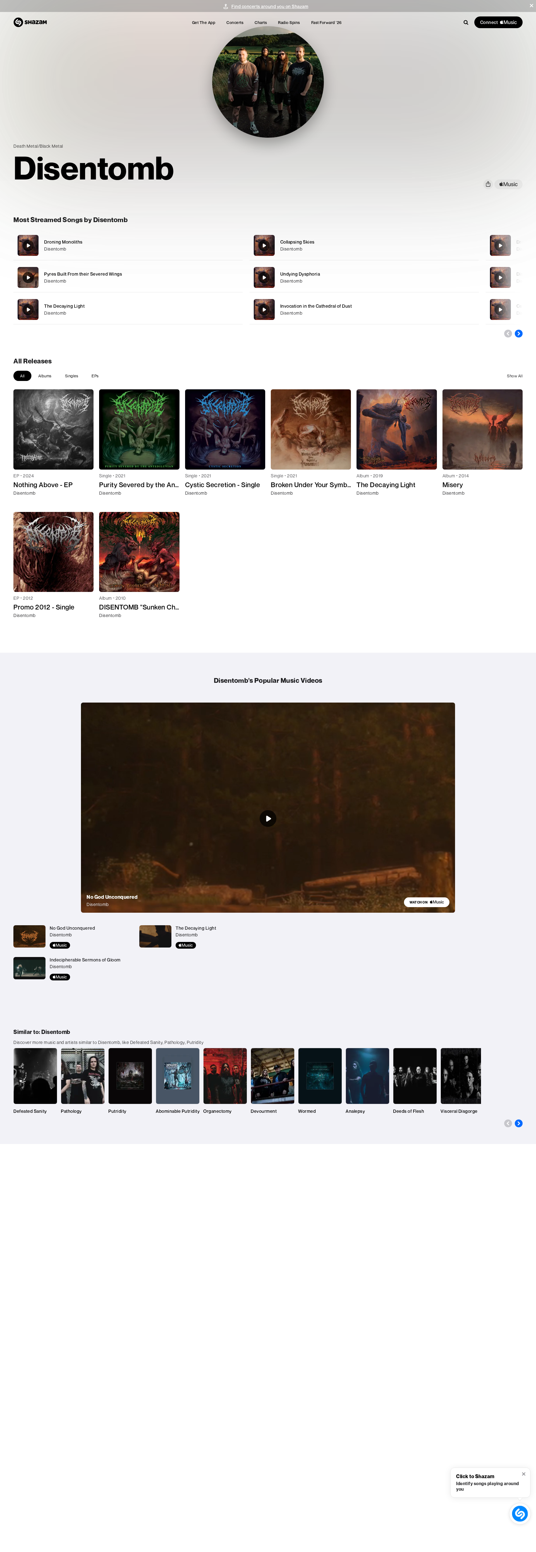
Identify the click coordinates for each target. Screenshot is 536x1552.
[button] (531, 5)
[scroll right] (519, 333)
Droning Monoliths (63, 242)
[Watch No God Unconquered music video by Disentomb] (268, 818)
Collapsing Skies (297, 242)
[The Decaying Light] (128, 309)
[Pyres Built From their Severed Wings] (128, 277)
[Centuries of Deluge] (500, 309)
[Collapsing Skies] (364, 245)
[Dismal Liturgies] (500, 277)
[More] (211, 245)
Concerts (234, 22)
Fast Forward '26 (326, 22)
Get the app (204, 22)
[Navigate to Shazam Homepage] (30, 22)
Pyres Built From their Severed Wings (83, 274)
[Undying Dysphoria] (364, 277)
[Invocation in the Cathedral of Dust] (364, 309)
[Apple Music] (23, 503)
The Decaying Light (64, 306)
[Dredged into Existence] (500, 245)
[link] (426, 902)
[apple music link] (508, 184)
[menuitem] (203, 22)
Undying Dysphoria (300, 274)
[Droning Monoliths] (128, 245)
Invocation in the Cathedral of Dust (316, 306)
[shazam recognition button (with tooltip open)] (520, 1513)
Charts (261, 22)
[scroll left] (508, 333)
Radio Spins (289, 22)
